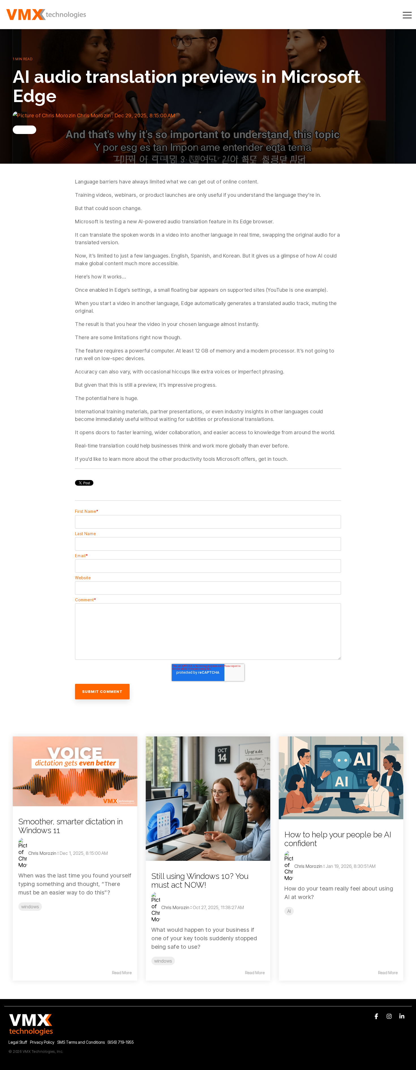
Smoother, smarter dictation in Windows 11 (70, 826)
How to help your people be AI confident (337, 839)
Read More (122, 972)
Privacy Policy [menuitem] (42, 1042)
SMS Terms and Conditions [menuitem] (81, 1042)
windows (24, 130)
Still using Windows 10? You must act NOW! (199, 881)
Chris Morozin (94, 115)
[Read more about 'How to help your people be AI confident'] (341, 777)
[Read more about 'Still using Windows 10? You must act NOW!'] (208, 798)
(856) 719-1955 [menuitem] (121, 1042)
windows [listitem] (30, 906)
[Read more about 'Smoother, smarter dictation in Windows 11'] (75, 771)
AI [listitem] (289, 911)
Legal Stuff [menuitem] (17, 1042)
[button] (407, 15)
